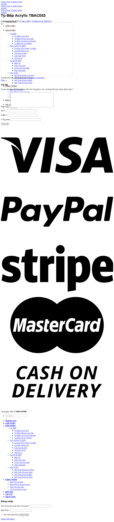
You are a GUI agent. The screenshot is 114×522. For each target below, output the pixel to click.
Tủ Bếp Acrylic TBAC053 (41, 21)
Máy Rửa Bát (19, 465)
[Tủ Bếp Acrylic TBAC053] (36, 75)
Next (4, 80)
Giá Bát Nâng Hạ (21, 445)
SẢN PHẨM (10, 426)
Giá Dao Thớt (20, 450)
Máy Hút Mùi (20, 460)
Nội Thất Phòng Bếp (23, 80)
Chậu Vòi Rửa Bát (22, 462)
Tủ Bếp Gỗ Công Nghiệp (25, 435)
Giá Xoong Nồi (20, 448)
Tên (3, 111)
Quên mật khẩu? (8, 519)
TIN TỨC (9, 494)
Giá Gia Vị (18, 453)
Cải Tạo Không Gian (18, 489)
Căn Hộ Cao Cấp (17, 487)
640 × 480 (26, 21)
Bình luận (5, 106)
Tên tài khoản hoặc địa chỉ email (15, 506)
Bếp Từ (17, 458)
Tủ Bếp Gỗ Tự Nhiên (23, 438)
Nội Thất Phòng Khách (24, 470)
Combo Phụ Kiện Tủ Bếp (25, 443)
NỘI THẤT (14, 467)
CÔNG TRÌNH (11, 86)
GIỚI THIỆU (10, 423)
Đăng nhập (24, 515)
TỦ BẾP (13, 428)
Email (4, 115)
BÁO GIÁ (9, 492)
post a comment (37, 77)
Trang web (5, 119)
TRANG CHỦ (10, 421)
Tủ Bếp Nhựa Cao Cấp (24, 433)
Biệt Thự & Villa (16, 482)
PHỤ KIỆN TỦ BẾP (18, 440)
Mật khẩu (5, 510)
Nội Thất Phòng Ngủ (23, 472)
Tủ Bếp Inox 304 (21, 431)
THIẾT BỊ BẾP (16, 455)
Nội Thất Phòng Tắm (23, 83)
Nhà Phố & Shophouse (20, 92)
